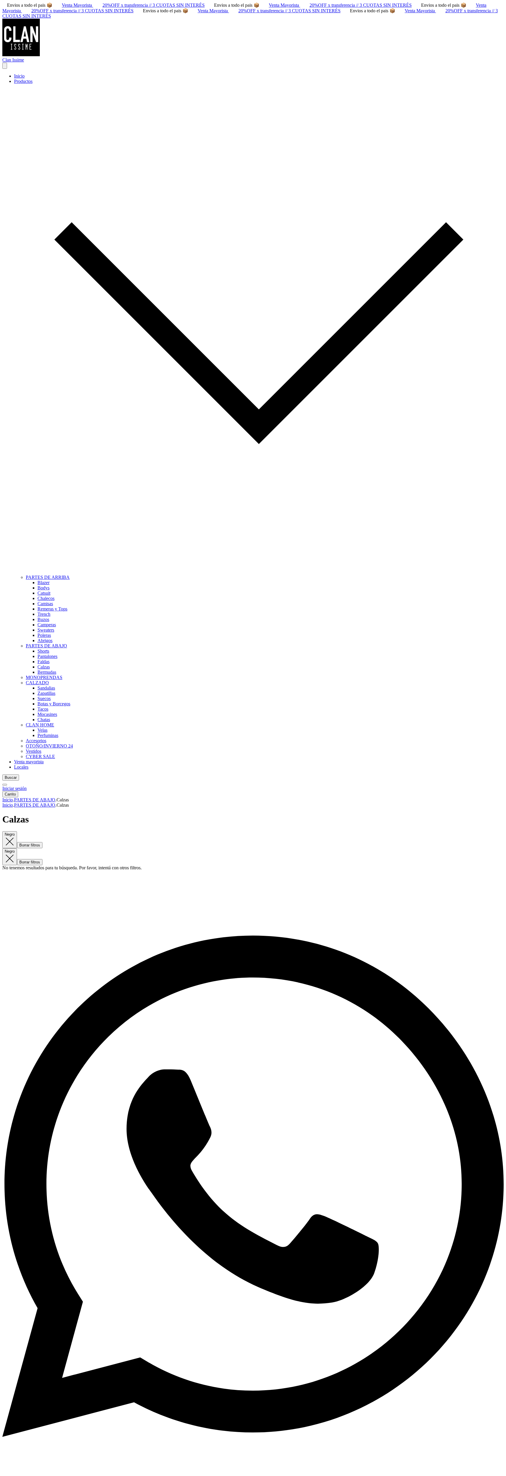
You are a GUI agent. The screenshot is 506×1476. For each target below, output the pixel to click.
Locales (21, 766)
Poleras (44, 635)
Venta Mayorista (77, 5)
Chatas (43, 719)
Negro (10, 834)
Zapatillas (46, 693)
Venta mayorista (29, 761)
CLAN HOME (40, 724)
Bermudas (46, 672)
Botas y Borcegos (53, 703)
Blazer (43, 582)
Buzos (43, 619)
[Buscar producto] (4, 785)
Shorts (43, 651)
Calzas (43, 666)
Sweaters (45, 629)
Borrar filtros (29, 845)
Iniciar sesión (14, 788)
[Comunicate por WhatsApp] (253, 1470)
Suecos (44, 698)
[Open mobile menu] (4, 66)
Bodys (43, 587)
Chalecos (45, 598)
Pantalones (47, 656)
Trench (43, 614)
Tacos (42, 709)
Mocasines (47, 714)
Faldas (43, 661)
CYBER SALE (40, 756)
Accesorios (36, 740)
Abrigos (44, 640)
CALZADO (37, 682)
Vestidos (33, 751)
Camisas (45, 603)
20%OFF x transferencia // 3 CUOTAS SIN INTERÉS (153, 5)
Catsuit (43, 593)
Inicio (19, 75)
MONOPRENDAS (44, 677)
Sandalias (46, 687)
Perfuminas (47, 735)
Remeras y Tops (52, 608)
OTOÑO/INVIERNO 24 (49, 745)
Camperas (46, 624)
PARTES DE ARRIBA (48, 577)
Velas (42, 730)
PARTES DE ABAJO (46, 645)
